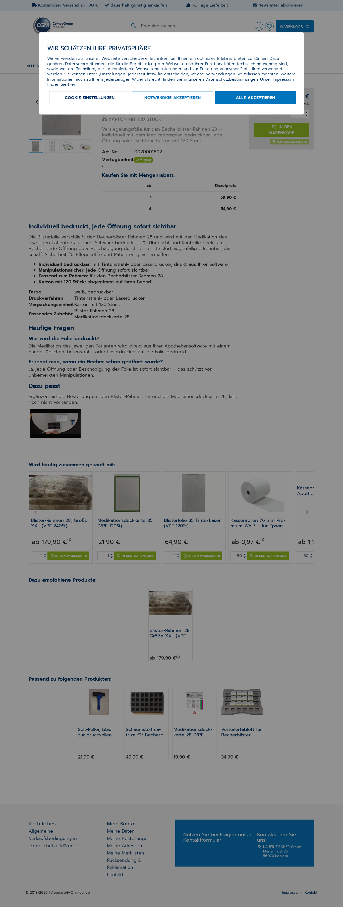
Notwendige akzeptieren (172, 98)
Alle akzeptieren (255, 98)
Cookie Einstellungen (90, 98)
